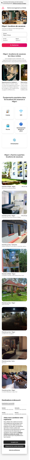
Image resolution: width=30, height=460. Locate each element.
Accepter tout (14, 442)
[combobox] (14, 35)
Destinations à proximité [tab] (8, 403)
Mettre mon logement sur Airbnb (16, 8)
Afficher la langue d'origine (19, 3)
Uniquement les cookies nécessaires (14, 446)
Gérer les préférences (14, 450)
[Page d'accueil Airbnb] (3, 8)
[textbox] (8, 40)
